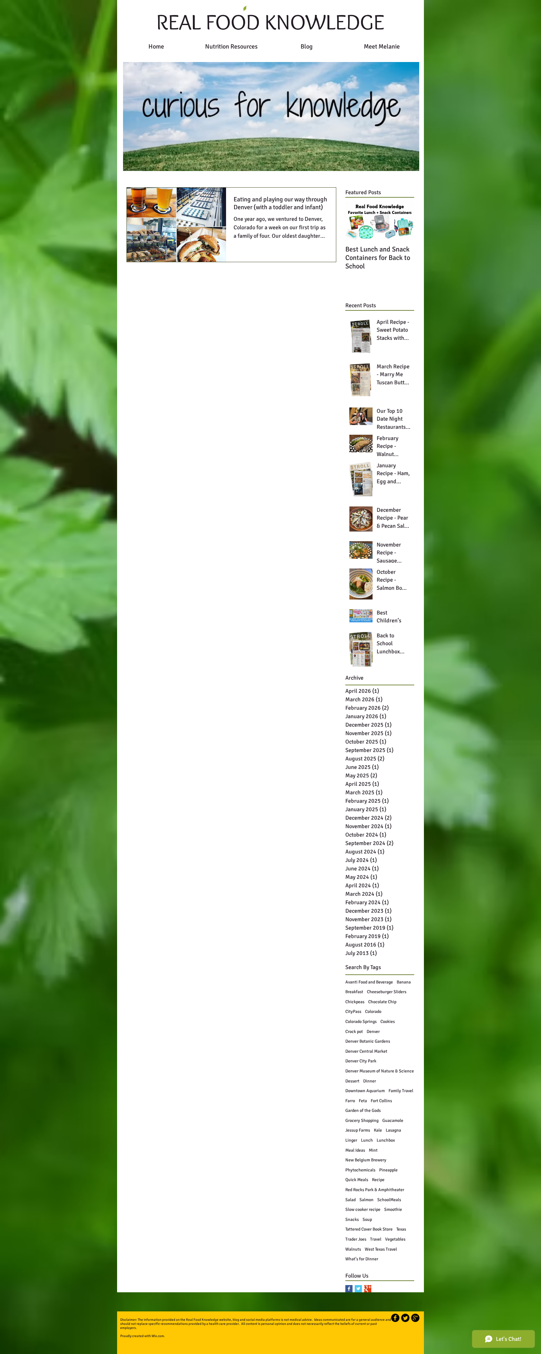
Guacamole (392, 1120)
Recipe (378, 1179)
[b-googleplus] (415, 1318)
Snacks (352, 1219)
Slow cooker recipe (362, 1209)
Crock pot (354, 1031)
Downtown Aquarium (365, 1090)
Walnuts (353, 1249)
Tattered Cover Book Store (369, 1229)
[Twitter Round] (405, 1318)
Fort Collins (381, 1100)
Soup (367, 1219)
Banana (404, 982)
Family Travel (401, 1090)
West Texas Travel (381, 1249)
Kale (378, 1130)
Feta (363, 1100)
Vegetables (395, 1239)
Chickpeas (354, 1001)
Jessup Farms (357, 1130)
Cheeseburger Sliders (386, 991)
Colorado (373, 1011)
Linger (351, 1140)
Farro (350, 1100)
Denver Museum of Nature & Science (379, 1071)
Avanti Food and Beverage (369, 982)
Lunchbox (386, 1140)
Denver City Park (360, 1061)
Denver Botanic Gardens (367, 1041)
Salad (350, 1199)
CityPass (353, 1011)
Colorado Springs (361, 1021)
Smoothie (393, 1209)
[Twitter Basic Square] (358, 1288)
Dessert (352, 1081)
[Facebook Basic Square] (349, 1288)
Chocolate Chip (382, 1001)
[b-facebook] (395, 1318)
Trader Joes (355, 1239)
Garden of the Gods (363, 1110)
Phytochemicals (360, 1170)
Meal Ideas (355, 1150)
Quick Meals (356, 1179)
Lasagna (393, 1130)
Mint (373, 1150)
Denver (373, 1031)
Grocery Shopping (362, 1120)
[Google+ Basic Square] (367, 1288)
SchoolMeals (389, 1199)
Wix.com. (158, 1336)
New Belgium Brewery (365, 1160)
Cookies (387, 1021)
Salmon (366, 1199)
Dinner (369, 1081)
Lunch (367, 1140)
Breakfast (354, 991)
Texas (401, 1229)
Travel (375, 1239)
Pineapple (388, 1170)
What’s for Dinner (361, 1259)
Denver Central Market (366, 1051)
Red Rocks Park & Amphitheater (374, 1189)
